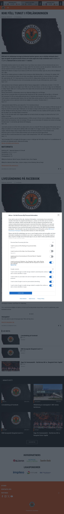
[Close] (59, 215)
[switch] (51, 246)
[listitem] (32, 242)
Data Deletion (23, 298)
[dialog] (32, 257)
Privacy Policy (40, 298)
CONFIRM (21, 293)
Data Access (32, 298)
